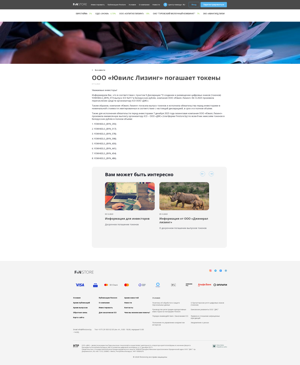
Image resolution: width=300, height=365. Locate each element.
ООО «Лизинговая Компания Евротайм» (105, 13)
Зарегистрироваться (213, 4)
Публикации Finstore (117, 4)
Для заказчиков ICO (107, 313)
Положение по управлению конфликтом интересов (168, 324)
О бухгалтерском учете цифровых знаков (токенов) (207, 304)
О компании (144, 4)
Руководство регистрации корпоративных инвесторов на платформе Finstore (169, 310)
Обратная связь (80, 313)
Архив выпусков (80, 308)
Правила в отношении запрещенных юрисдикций (205, 317)
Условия (132, 4)
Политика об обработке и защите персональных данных (166, 304)
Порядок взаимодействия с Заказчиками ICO (170, 316)
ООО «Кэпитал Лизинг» (171, 13)
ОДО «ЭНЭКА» (142, 13)
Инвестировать (98, 4)
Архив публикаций (81, 303)
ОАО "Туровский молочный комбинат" (213, 13)
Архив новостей (131, 298)
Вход (194, 4)
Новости (156, 4)
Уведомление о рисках (200, 323)
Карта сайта (78, 317)
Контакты (128, 308)
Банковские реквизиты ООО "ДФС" (205, 309)
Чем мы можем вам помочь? (137, 313)
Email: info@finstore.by (82, 329)
